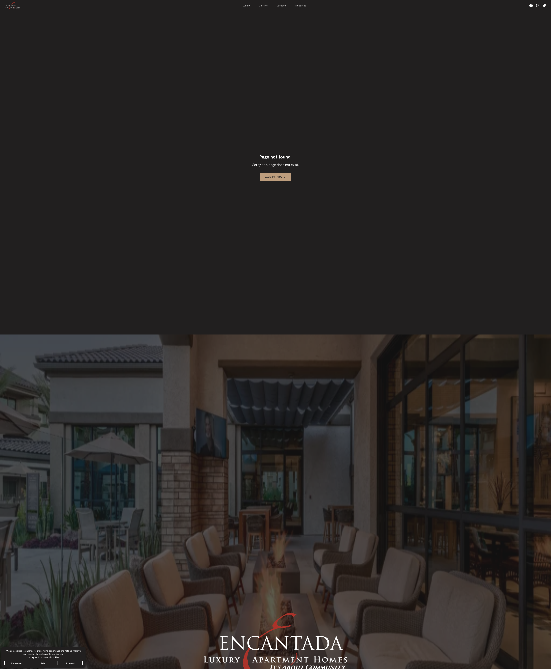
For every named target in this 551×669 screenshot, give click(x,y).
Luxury (246, 5)
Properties (300, 5)
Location (281, 5)
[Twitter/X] (544, 5)
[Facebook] (531, 5)
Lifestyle (263, 5)
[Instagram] (538, 5)
